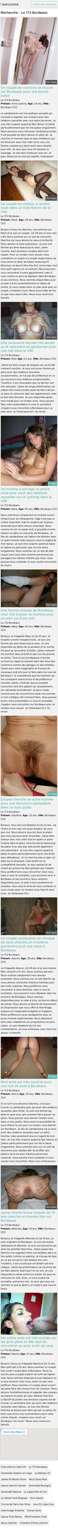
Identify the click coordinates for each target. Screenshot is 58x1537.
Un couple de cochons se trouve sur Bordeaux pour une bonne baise (27, 92)
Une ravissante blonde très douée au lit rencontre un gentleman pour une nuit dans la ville (28, 347)
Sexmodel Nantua (11, 1491)
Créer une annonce (44, 4)
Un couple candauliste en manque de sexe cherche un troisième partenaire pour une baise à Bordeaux (28, 944)
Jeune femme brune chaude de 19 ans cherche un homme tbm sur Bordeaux (28, 1216)
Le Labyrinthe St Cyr (35, 1491)
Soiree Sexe (34, 1510)
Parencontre (9, 4)
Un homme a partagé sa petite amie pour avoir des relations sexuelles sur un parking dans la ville (26, 495)
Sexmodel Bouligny (40, 1485)
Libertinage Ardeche (12, 1510)
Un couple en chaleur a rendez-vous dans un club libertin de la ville (26, 208)
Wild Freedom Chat (36, 1516)
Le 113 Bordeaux (38, 1466)
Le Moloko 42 (42, 1473)
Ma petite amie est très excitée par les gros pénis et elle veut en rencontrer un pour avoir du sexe (29, 1342)
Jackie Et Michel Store (13, 1479)
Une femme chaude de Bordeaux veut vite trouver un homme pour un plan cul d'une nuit (27, 614)
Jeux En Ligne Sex (43, 1504)
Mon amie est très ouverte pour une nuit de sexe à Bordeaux (26, 1084)
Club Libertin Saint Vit (13, 1466)
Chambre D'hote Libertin (34, 1522)
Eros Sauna (36, 1497)
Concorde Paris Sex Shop (15, 1504)
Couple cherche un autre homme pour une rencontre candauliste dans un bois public (27, 803)
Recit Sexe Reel (38, 1479)
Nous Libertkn (9, 1522)
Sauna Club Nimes (11, 1516)
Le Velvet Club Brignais (14, 1497)
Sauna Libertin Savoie (13, 1485)
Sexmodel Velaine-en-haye (16, 1473)
